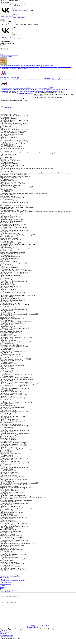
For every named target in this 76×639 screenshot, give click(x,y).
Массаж (2, 579)
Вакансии (3, 633)
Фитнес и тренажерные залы (9, 590)
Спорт (2, 587)
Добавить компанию (24, 93)
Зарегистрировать (19, 10)
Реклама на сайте (6, 56)
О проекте (3, 630)
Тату (1, 588)
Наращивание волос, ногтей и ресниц (12, 581)
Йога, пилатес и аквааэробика (10, 576)
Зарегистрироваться (11, 55)
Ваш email (17, 7)
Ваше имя (16, 31)
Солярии (3, 585)
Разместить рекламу (7, 635)
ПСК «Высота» (39, 96)
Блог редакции (5, 632)
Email (15, 27)
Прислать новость (6, 637)
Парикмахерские (5, 582)
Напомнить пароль (19, 18)
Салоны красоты (5, 584)
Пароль (16, 14)
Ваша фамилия (18, 38)
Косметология (5, 577)
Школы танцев (5, 591)
